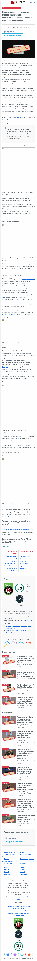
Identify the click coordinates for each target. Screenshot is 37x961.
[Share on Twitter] (8, 546)
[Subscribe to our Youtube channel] (26, 642)
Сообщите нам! (28, 620)
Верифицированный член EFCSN (16, 630)
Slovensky (7, 874)
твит (16, 438)
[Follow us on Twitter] (22, 642)
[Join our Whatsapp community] (19, 642)
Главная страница (9, 852)
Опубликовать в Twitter (14, 35)
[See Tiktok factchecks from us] (5, 642)
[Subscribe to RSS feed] (5, 645)
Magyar (22, 869)
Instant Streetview (7, 345)
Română (6, 872)
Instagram (18, 345)
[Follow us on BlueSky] (8, 642)
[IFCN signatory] (18, 924)
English (22, 867)
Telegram (5, 367)
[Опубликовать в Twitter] (34, 2)
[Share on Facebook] (4, 546)
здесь (32, 440)
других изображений (8, 314)
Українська (23, 874)
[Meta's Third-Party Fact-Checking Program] (18, 936)
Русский (22, 872)
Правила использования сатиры (9, 860)
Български (7, 867)
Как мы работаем (25, 854)
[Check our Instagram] (15, 642)
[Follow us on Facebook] (12, 642)
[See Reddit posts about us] (29, 642)
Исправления (8, 863)
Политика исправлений (27, 859)
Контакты (23, 863)
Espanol (6, 869)
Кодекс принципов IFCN (8, 855)
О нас (22, 852)
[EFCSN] (18, 946)
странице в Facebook (28, 279)
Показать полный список (3, 2)
